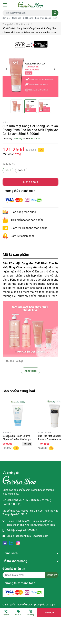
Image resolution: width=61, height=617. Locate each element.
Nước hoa (16, 18)
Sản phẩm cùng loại (19, 391)
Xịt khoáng (28, 18)
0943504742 (30, 530)
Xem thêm (30, 370)
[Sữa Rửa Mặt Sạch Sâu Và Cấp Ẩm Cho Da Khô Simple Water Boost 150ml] (18, 414)
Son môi (6, 18)
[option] (30, 69)
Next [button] (54, 68)
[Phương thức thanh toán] (23, 200)
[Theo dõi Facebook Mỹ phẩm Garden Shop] (5, 542)
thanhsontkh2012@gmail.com (31, 535)
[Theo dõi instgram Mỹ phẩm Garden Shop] (18, 542)
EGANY (30, 604)
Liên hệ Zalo (30, 182)
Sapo (52, 604)
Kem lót (56, 18)
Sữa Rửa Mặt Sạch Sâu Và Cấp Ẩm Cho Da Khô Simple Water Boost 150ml (17, 439)
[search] (55, 13)
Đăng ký (52, 575)
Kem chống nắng (43, 18)
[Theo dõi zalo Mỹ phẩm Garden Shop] (11, 542)
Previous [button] (6, 68)
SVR (5, 121)
